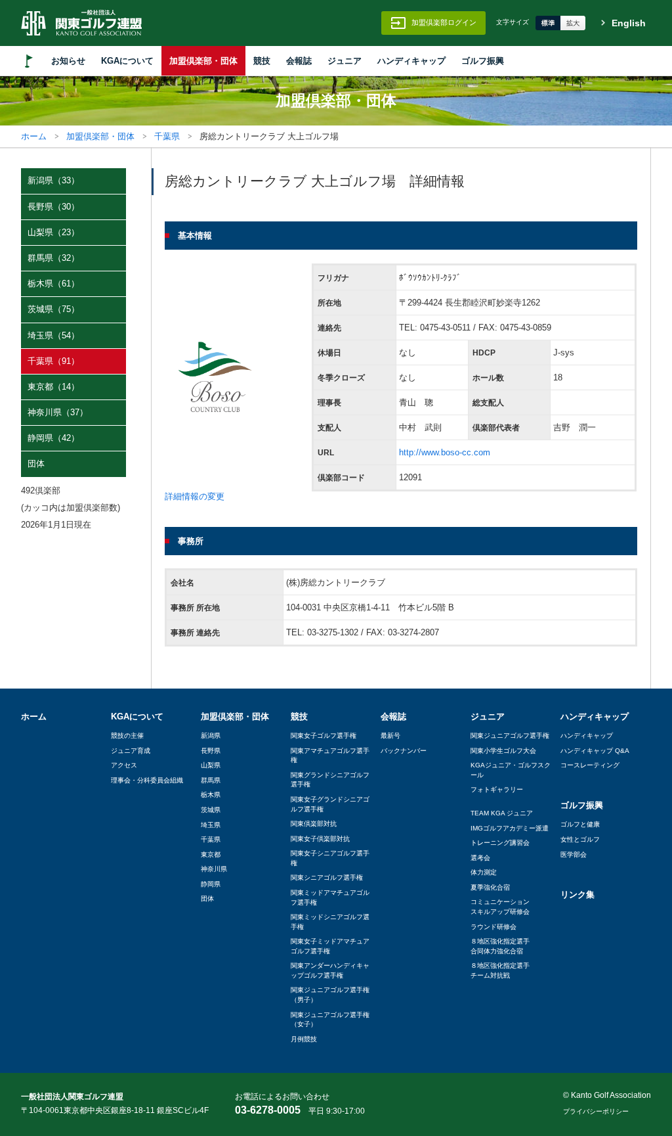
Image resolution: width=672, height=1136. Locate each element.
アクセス (124, 765)
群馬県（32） (53, 258)
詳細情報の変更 (194, 496)
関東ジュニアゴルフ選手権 (510, 735)
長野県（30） (53, 207)
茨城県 (210, 809)
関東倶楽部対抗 (314, 823)
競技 (261, 61)
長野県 (210, 750)
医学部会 (573, 854)
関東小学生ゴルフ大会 (503, 750)
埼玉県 (210, 825)
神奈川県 (214, 869)
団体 (36, 463)
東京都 (210, 854)
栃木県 (210, 794)
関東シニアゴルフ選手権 (327, 877)
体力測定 (484, 872)
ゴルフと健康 (580, 824)
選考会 (480, 857)
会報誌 (299, 61)
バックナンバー (404, 750)
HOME (29, 61)
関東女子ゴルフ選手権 (323, 735)
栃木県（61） (53, 283)
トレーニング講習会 (500, 842)
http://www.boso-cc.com (444, 452)
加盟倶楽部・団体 (203, 61)
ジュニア (344, 61)
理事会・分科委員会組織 (147, 780)
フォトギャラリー (497, 789)
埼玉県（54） (53, 335)
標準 (548, 23)
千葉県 (167, 136)
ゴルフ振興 (482, 61)
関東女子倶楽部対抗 (320, 838)
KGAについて (127, 61)
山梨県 (210, 765)
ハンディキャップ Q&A (594, 750)
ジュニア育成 (130, 750)
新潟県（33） (53, 180)
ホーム (34, 136)
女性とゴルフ (580, 839)
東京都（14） (53, 387)
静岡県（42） (53, 438)
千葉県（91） (53, 361)
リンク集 (577, 894)
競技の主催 (127, 735)
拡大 (572, 23)
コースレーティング (590, 765)
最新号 (390, 735)
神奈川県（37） (58, 412)
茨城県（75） (53, 309)
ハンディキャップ (411, 61)
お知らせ (68, 61)
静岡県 (210, 884)
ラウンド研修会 (493, 926)
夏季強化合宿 (490, 887)
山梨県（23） (53, 232)
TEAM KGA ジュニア (502, 813)
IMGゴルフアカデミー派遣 (510, 828)
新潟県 (210, 735)
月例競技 (304, 1039)
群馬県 (210, 780)
